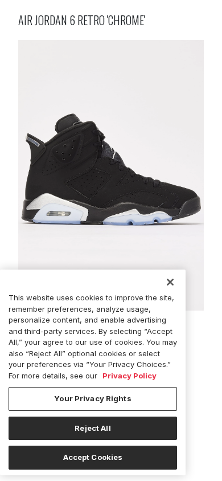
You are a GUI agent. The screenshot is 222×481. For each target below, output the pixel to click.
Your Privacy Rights (92, 398)
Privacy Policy (129, 375)
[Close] (170, 282)
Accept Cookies (93, 457)
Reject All (92, 428)
